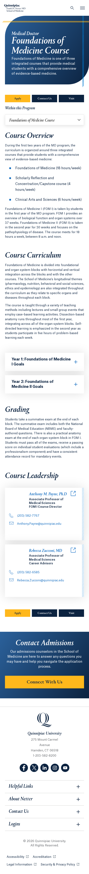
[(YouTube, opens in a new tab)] (65, 768)
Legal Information (21, 864)
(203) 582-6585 (28, 572)
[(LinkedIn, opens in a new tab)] (44, 768)
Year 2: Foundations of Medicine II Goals (33, 384)
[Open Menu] (82, 7)
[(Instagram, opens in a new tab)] (55, 768)
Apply (17, 98)
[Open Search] (72, 7)
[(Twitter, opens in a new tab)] (34, 768)
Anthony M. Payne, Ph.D (48, 494)
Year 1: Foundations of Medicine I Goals (41, 361)
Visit (71, 98)
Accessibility (18, 857)
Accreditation (44, 857)
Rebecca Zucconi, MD (45, 551)
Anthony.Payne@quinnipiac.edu (39, 523)
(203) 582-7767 (28, 515)
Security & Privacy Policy (60, 864)
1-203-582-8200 (44, 755)
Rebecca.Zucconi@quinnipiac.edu (40, 580)
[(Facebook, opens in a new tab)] (24, 768)
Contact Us (44, 98)
